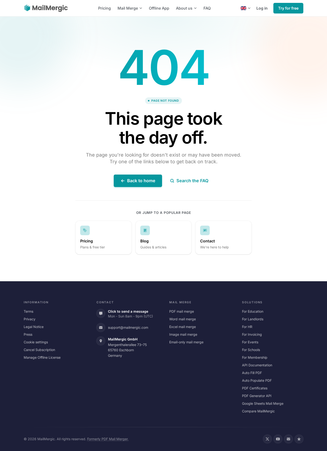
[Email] (288, 439)
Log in (262, 8)
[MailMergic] (46, 8)
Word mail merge (182, 319)
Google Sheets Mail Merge (262, 403)
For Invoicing (252, 334)
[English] (246, 8)
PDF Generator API (256, 396)
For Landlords (252, 319)
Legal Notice (34, 327)
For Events (250, 342)
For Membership (254, 357)
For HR (247, 327)
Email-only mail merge (186, 342)
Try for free (288, 8)
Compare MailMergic (258, 411)
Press (28, 334)
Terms (28, 311)
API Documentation (257, 365)
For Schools (251, 350)
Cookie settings (36, 342)
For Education (252, 311)
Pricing (104, 8)
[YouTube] (278, 439)
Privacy (29, 319)
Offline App (159, 8)
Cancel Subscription (39, 350)
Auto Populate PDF (257, 380)
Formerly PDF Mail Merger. (108, 439)
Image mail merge (183, 334)
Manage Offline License (42, 357)
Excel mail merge (182, 327)
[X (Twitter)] (267, 439)
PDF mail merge (181, 311)
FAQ (207, 8)
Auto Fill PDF (252, 373)
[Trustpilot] (299, 439)
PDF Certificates (254, 388)
